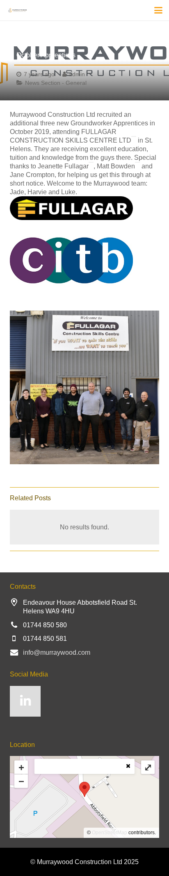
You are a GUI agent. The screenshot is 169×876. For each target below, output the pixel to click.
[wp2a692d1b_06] (84, 208)
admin (77, 74)
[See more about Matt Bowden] (137, 162)
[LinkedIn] (25, 701)
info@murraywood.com (56, 652)
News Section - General (56, 82)
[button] (158, 10)
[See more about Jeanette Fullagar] (91, 162)
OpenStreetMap (109, 832)
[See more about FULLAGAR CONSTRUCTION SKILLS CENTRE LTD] (133, 136)
